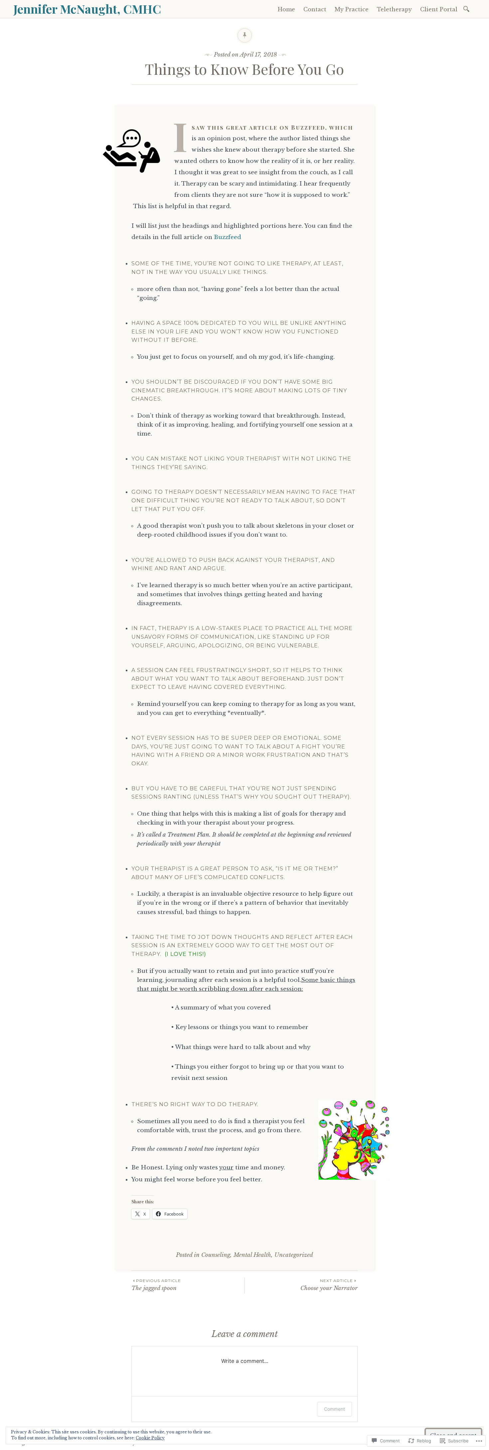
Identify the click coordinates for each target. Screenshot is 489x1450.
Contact (314, 9)
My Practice (352, 9)
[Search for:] (467, 8)
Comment (334, 1409)
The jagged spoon (156, 1285)
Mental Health (252, 1255)
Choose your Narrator (329, 1285)
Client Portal (438, 9)
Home (286, 9)
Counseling (215, 1255)
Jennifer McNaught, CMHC (87, 9)
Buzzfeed (227, 237)
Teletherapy (394, 9)
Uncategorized (293, 1255)
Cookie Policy (150, 1437)
